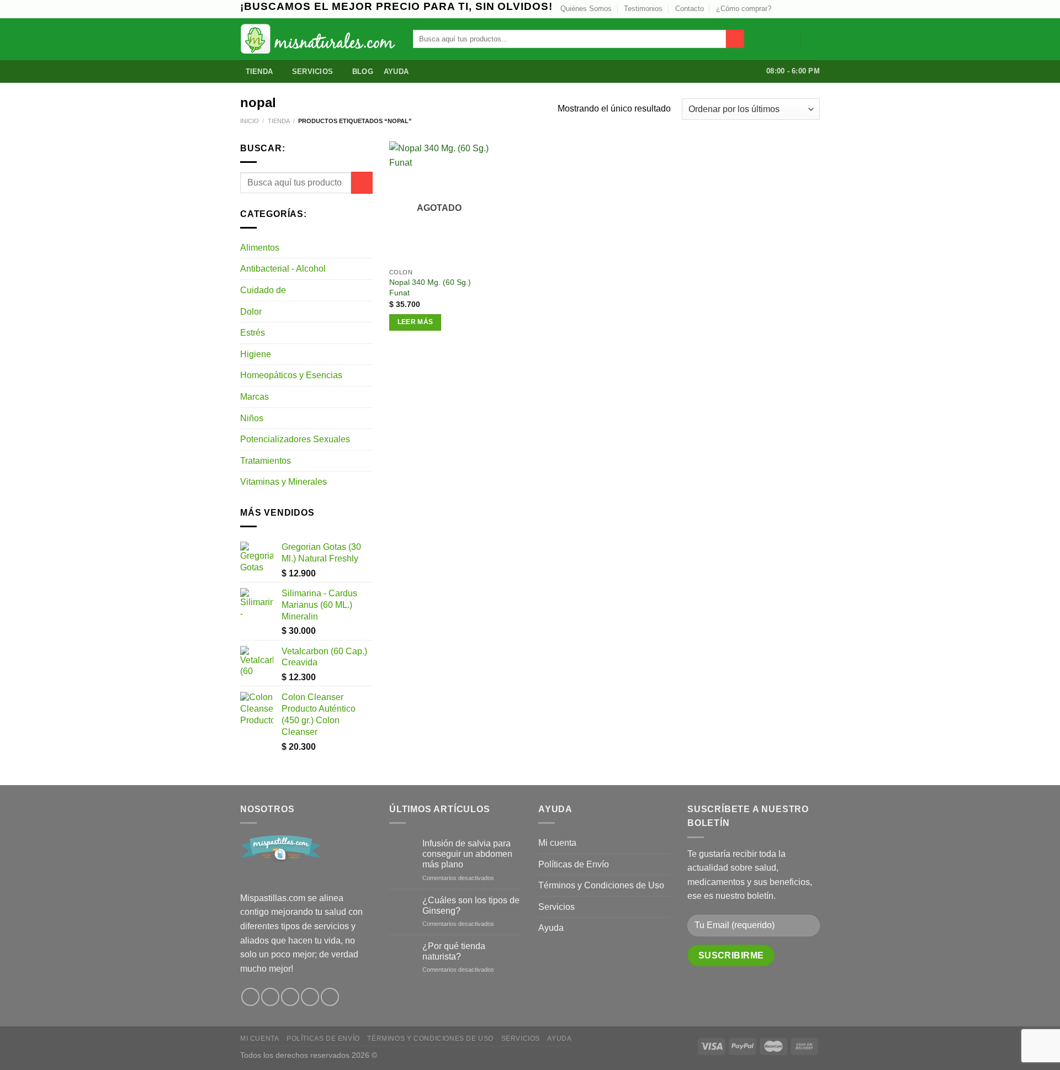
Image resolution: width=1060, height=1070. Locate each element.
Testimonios (643, 8)
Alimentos (259, 247)
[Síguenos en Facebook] (250, 997)
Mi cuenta (557, 842)
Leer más (415, 322)
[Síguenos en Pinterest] (310, 997)
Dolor (251, 311)
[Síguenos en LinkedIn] (814, 9)
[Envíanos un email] (804, 9)
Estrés (252, 332)
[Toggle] (368, 247)
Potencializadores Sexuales (295, 439)
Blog (362, 71)
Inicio (249, 121)
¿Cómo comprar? (743, 8)
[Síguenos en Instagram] (783, 9)
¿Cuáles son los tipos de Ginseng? (471, 905)
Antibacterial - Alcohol (283, 268)
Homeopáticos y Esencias (291, 375)
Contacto (689, 8)
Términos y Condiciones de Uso (601, 885)
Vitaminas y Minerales (283, 481)
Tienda (259, 71)
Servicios (312, 71)
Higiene (255, 354)
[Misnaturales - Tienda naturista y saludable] (318, 38)
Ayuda (396, 71)
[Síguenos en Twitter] (793, 9)
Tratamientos (265, 460)
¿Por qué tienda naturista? (453, 951)
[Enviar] (735, 39)
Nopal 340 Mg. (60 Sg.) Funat (430, 287)
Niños (251, 418)
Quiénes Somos (586, 8)
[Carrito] (814, 39)
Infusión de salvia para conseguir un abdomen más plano (467, 854)
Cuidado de (263, 290)
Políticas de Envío (573, 864)
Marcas (254, 396)
